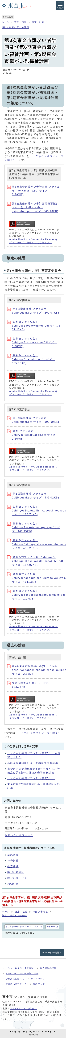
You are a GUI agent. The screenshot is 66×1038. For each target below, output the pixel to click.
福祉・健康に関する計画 (15, 27)
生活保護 (13, 866)
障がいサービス (17, 878)
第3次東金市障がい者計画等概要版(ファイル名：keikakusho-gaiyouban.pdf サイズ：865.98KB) (36, 207)
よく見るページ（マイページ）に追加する (24, 926)
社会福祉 (13, 860)
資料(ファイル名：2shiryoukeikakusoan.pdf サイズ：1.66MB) (35, 435)
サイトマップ (38, 979)
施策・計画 (38, 22)
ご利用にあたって (15, 979)
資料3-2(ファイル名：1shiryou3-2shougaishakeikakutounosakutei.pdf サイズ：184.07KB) (37, 561)
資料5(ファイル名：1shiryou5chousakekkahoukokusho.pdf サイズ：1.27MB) (38, 595)
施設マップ (39, 984)
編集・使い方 (52, 926)
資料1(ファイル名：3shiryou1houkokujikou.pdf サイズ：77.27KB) (36, 325)
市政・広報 (20, 22)
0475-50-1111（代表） (23, 1008)
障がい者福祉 (15, 872)
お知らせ (13, 883)
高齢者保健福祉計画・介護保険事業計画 (32, 763)
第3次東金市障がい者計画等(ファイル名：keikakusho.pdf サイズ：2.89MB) (36, 190)
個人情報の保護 (48, 968)
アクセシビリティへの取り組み (22, 973)
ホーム (5, 22)
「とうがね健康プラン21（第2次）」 (31, 778)
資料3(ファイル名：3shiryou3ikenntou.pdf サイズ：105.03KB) (33, 359)
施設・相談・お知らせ (14, 915)
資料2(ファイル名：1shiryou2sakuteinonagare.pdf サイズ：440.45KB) (36, 527)
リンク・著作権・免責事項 (20, 968)
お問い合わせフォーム (19, 835)
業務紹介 (13, 855)
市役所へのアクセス (16, 984)
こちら (41, 733)
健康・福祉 (21, 911)
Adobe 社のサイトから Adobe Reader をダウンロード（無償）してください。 (33, 241)
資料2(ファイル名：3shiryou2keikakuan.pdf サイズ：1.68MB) (34, 342)
